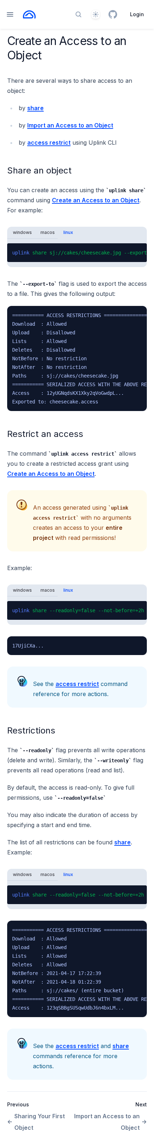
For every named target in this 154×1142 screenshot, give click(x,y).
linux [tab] (68, 232)
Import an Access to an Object (70, 125)
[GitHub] (113, 14)
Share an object (39, 170)
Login (137, 14)
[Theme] (95, 14)
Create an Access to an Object (95, 200)
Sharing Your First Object (39, 1121)
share (35, 108)
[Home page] (29, 14)
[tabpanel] (77, 252)
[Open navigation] (10, 14)
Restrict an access (45, 434)
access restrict (49, 142)
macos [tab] (47, 232)
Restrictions (31, 730)
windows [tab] (22, 232)
